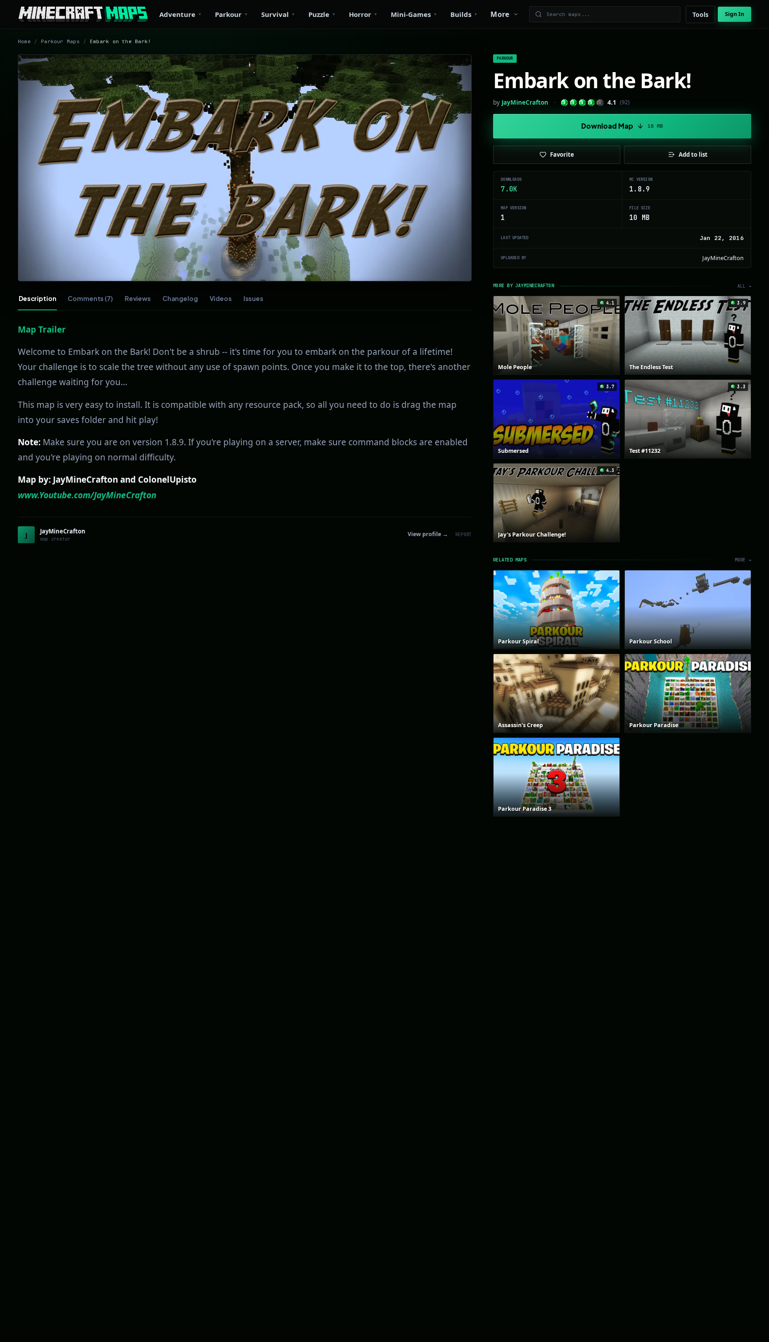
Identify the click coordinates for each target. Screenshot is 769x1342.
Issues (253, 298)
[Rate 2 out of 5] (573, 102)
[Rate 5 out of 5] (600, 102)
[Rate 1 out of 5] (564, 102)
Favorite (562, 154)
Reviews (138, 298)
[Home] (83, 14)
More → (743, 560)
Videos (221, 298)
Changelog (180, 298)
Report (463, 534)
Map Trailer (42, 329)
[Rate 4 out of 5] (591, 102)
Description (37, 298)
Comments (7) (90, 298)
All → (744, 286)
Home (24, 41)
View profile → (428, 534)
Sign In (734, 14)
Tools (700, 14)
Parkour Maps (60, 41)
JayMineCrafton (525, 102)
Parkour (505, 58)
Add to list (693, 154)
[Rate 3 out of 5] (582, 102)
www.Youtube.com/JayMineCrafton (87, 495)
